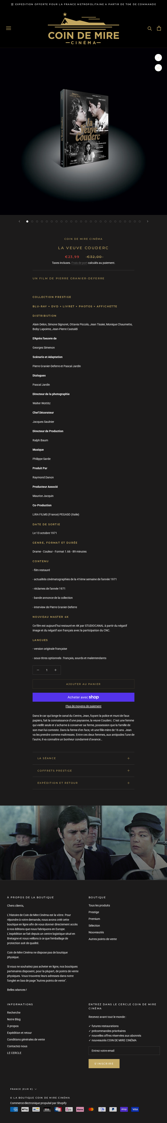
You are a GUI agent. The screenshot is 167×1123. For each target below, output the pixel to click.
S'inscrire (104, 1063)
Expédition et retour (57, 782)
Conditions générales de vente (26, 1039)
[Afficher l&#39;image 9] (66, 221)
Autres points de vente (103, 939)
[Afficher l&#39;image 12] (81, 221)
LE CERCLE (14, 1053)
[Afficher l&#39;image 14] (91, 221)
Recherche (13, 1012)
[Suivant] (147, 221)
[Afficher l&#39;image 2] (32, 221)
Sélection (94, 925)
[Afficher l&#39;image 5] (47, 221)
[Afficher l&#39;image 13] (86, 221)
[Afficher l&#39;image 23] (135, 221)
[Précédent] (19, 221)
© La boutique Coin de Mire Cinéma (40, 1097)
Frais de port (79, 262)
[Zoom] (158, 57)
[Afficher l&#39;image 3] (37, 221)
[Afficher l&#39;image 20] (120, 221)
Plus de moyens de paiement (83, 706)
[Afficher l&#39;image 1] (27, 221)
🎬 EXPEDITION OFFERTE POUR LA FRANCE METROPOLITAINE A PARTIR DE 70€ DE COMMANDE (83, 4)
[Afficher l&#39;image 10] (71, 221)
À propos (13, 1026)
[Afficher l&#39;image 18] (110, 221)
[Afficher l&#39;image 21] (125, 221)
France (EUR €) (21, 1089)
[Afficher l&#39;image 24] (140, 221)
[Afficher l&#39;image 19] (115, 221)
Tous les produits (99, 905)
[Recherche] (150, 28)
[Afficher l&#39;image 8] (61, 221)
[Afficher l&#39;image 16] (101, 221)
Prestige (94, 912)
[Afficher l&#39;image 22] (130, 221)
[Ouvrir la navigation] (8, 28)
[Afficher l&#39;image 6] (52, 221)
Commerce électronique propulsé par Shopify (38, 1103)
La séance (46, 758)
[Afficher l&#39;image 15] (96, 221)
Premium (94, 918)
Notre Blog (14, 1019)
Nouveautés (96, 932)
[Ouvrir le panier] (159, 28)
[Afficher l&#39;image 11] (76, 221)
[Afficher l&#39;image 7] (57, 221)
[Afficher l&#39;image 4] (42, 221)
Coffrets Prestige (54, 770)
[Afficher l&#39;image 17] (105, 221)
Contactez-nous (17, 1046)
